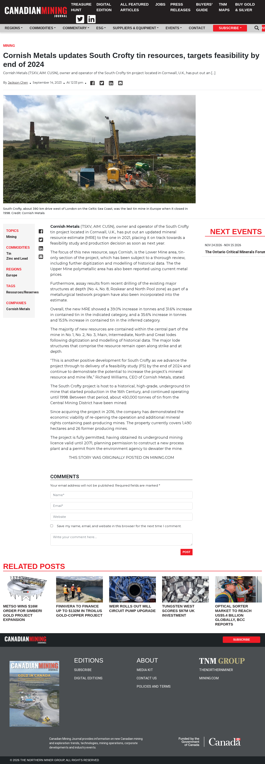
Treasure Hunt (81, 7)
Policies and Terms (154, 686)
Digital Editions (88, 678)
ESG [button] (99, 28)
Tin (8, 253)
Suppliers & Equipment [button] (134, 28)
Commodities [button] (41, 28)
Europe (11, 275)
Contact (197, 28)
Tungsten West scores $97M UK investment (178, 610)
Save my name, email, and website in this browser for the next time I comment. (119, 526)
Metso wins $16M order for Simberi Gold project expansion (22, 613)
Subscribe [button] (229, 28)
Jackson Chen (18, 82)
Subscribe (241, 639)
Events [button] (172, 28)
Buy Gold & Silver (245, 7)
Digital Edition (104, 7)
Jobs (160, 4)
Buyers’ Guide (204, 7)
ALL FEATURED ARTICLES (134, 7)
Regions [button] (12, 28)
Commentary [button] (75, 28)
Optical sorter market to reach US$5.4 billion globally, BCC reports (233, 615)
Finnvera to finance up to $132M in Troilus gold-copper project (79, 610)
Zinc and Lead (17, 258)
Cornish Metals (18, 309)
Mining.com (209, 678)
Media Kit (145, 670)
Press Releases (180, 7)
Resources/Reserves (22, 292)
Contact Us (147, 678)
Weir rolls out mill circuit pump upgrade (132, 608)
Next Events (236, 231)
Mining (9, 45)
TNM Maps (224, 7)
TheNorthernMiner (216, 670)
